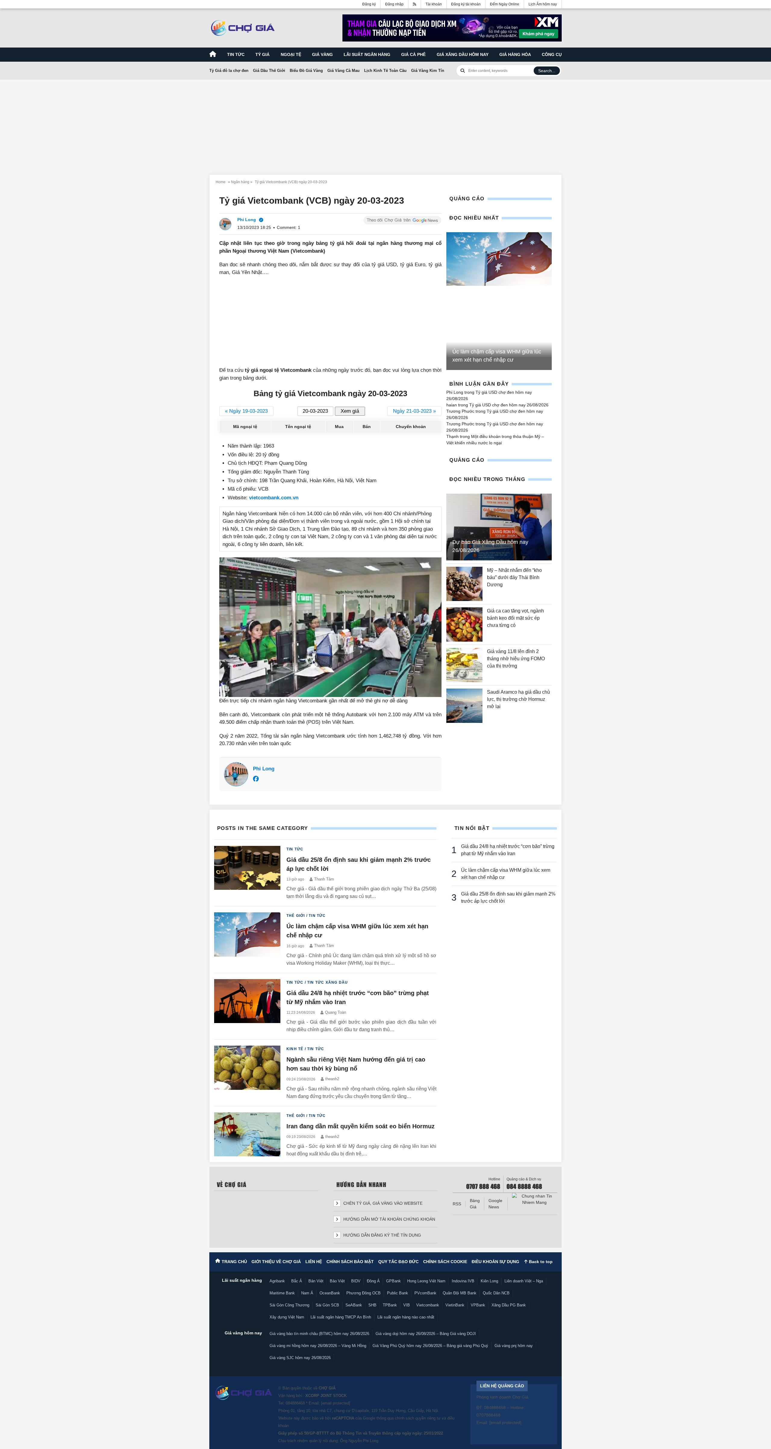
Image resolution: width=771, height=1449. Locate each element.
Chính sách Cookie (445, 1261)
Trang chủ (234, 1261)
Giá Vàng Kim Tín (427, 70)
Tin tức (236, 54)
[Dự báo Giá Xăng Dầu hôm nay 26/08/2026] (499, 527)
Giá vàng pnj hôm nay (514, 1345)
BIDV (356, 1281)
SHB (372, 1305)
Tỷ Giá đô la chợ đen (228, 70)
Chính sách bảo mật (350, 1261)
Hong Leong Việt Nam (426, 1281)
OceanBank (330, 1293)
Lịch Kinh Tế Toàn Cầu (385, 70)
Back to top (540, 1261)
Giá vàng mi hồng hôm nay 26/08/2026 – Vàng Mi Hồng (318, 1345)
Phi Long (263, 769)
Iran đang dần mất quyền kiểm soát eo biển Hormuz (360, 1126)
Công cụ (552, 54)
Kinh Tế (294, 1049)
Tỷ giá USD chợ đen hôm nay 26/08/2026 (508, 404)
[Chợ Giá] (242, 28)
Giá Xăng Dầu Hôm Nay (463, 54)
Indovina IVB (463, 1281)
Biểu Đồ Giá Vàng (306, 70)
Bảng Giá (475, 1203)
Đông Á (373, 1281)
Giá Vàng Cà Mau (343, 70)
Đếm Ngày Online (504, 4)
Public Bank (397, 1293)
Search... (546, 70)
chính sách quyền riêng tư (418, 1418)
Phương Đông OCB (363, 1293)
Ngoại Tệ (291, 54)
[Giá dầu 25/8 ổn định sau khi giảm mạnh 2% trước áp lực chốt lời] (247, 873)
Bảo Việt (337, 1281)
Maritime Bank (282, 1293)
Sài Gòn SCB (327, 1305)
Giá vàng (322, 54)
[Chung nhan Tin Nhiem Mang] (534, 1199)
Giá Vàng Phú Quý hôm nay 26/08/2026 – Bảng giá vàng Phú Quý (430, 1345)
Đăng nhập (394, 4)
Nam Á (307, 1293)
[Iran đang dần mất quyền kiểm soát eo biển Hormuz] (247, 1135)
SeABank (353, 1305)
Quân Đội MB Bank (459, 1293)
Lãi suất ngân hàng (367, 54)
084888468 (295, 1403)
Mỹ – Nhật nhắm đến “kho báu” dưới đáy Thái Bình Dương (514, 577)
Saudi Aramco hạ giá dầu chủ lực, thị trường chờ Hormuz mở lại (518, 699)
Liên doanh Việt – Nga (523, 1281)
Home (221, 182)
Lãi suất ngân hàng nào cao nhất (405, 1317)
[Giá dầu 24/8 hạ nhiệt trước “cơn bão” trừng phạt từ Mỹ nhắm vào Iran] (247, 1006)
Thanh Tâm (324, 879)
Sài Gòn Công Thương (289, 1305)
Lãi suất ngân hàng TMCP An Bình (341, 1317)
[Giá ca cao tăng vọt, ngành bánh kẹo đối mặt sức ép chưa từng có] (464, 624)
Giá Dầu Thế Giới (269, 70)
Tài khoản (434, 4)
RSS (457, 1203)
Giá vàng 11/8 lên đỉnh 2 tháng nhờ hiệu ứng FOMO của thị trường (516, 658)
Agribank (277, 1281)
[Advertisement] (385, 124)
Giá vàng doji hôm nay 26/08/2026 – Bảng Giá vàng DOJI (426, 1333)
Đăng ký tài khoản (466, 4)
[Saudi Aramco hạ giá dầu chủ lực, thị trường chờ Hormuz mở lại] (464, 706)
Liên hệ (313, 1261)
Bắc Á (296, 1281)
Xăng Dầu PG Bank (509, 1305)
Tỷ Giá (262, 54)
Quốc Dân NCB (496, 1293)
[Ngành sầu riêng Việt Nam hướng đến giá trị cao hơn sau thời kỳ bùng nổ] (247, 1073)
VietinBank (454, 1305)
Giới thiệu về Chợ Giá (276, 1261)
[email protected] (335, 1403)
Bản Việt (315, 1281)
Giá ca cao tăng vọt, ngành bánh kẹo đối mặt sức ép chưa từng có (515, 618)
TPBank (390, 1305)
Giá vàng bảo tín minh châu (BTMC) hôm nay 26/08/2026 (319, 1333)
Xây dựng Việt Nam (287, 1317)
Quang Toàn (335, 1012)
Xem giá (350, 411)
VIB (406, 1305)
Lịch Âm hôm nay (543, 4)
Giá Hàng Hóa (515, 54)
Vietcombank (427, 1305)
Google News (495, 1203)
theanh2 (332, 1079)
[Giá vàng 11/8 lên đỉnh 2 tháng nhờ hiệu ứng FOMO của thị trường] (464, 665)
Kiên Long (489, 1281)
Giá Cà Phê (413, 54)
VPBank (478, 1305)
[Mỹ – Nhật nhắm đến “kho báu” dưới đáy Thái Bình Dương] (464, 584)
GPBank (393, 1281)
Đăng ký (369, 4)
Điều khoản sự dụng (495, 1261)
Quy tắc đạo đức (398, 1261)
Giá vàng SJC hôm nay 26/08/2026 (300, 1357)
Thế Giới (295, 916)
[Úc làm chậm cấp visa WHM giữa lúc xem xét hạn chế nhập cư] (499, 259)
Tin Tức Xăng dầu (327, 982)
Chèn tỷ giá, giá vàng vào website (382, 1203)
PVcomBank (425, 1293)
